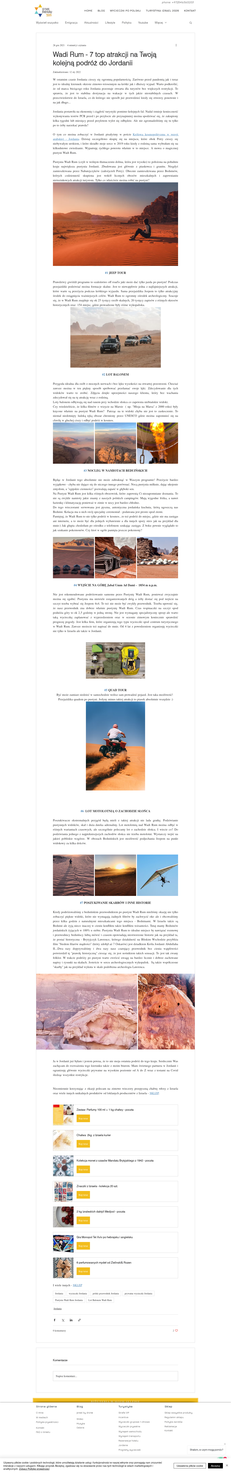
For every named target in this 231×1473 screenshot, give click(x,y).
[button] (190, 22)
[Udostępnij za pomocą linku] (79, 1320)
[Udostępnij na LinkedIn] (71, 1320)
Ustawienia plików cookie (190, 1465)
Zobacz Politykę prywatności (34, 1468)
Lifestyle (110, 22)
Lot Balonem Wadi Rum (100, 1300)
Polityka (126, 22)
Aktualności (91, 22)
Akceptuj (215, 1465)
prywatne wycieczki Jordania (138, 1293)
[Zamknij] (227, 1465)
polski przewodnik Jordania (106, 1293)
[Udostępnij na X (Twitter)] (62, 1320)
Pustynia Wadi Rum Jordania (69, 1300)
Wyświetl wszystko (47, 22)
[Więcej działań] (176, 45)
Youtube (143, 22)
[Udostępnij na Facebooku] (54, 1320)
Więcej (159, 22)
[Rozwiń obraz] (73, 443)
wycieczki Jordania (78, 1293)
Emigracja (71, 22)
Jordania (59, 1293)
